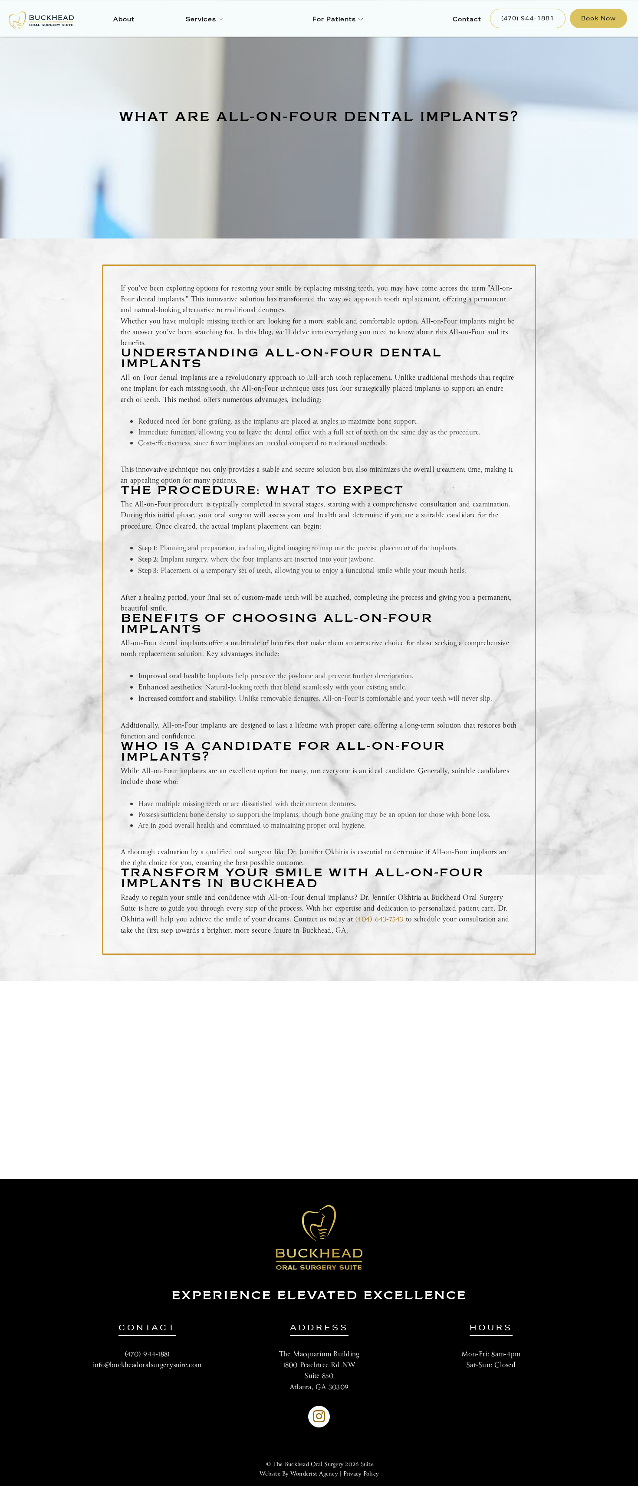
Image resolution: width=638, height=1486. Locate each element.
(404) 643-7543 (379, 919)
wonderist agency (314, 1474)
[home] (34, 20)
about (124, 19)
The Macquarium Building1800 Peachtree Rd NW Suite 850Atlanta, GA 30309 (319, 1371)
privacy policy (361, 1474)
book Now (598, 18)
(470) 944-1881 (527, 18)
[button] (204, 19)
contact (467, 19)
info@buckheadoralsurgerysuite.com (147, 1365)
